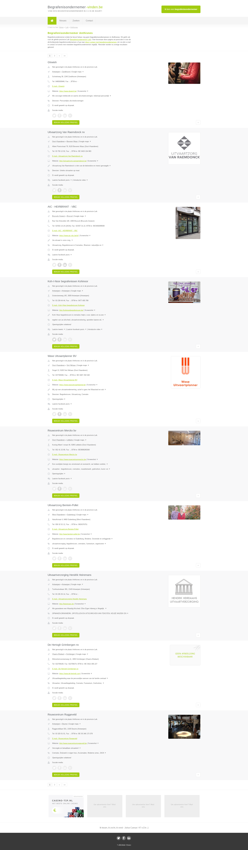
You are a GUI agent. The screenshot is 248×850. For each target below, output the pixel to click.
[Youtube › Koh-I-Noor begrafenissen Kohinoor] (70, 339)
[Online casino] (68, 807)
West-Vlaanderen (58, 515)
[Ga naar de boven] (198, 122)
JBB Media (121, 845)
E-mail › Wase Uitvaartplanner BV (64, 380)
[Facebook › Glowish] (59, 115)
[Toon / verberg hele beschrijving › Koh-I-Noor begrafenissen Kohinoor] (92, 315)
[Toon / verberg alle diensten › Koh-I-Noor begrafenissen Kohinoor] (92, 320)
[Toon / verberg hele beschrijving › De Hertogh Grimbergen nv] (92, 678)
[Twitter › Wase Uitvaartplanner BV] (54, 414)
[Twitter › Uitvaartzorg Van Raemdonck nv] (54, 190)
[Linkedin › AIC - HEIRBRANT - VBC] (65, 265)
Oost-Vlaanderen (58, 141)
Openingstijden (58, 399)
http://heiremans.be (66, 604)
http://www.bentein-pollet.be (69, 534)
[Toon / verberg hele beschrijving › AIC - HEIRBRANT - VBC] (92, 240)
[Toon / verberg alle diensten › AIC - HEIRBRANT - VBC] (92, 245)
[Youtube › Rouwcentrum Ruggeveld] (70, 768)
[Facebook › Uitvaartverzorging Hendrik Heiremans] (59, 628)
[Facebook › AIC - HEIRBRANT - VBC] (59, 265)
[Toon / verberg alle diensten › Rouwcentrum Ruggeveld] (92, 753)
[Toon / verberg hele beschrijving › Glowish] (92, 96)
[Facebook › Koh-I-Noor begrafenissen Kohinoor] (59, 339)
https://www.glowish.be (67, 91)
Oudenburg (71, 515)
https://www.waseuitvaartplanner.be (72, 385)
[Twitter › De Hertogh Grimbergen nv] (54, 698)
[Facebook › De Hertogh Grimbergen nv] (59, 698)
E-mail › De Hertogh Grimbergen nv (65, 669)
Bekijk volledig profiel (66, 122)
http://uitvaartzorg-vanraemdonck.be (72, 161)
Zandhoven (66, 72)
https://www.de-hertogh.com (69, 674)
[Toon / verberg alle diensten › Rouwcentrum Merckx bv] (92, 469)
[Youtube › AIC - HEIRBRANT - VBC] (70, 265)
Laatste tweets (58, 329)
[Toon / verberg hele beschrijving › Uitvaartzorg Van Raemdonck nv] (92, 165)
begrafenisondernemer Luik (81, 40)
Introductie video (80, 180)
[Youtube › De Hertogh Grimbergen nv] (70, 698)
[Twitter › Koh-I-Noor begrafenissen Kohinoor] (54, 339)
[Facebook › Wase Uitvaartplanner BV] (59, 414)
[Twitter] (119, 838)
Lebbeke (70, 440)
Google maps (78, 72)
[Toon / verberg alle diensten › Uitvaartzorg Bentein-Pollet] (92, 543)
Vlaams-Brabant (58, 654)
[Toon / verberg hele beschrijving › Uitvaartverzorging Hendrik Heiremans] (92, 608)
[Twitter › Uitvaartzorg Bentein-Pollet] (54, 558)
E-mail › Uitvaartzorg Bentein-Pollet (65, 529)
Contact (89, 21)
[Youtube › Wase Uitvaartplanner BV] (70, 414)
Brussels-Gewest (58, 216)
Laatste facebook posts (62, 180)
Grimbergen (70, 654)
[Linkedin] (129, 838)
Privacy (128, 845)
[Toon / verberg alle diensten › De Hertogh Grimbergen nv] (92, 683)
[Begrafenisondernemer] (52, 21)
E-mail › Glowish (58, 86)
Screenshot (83, 91)
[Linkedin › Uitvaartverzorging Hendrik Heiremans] (65, 628)
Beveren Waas (72, 141)
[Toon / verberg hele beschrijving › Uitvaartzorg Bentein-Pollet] (92, 539)
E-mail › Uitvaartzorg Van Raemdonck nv (67, 156)
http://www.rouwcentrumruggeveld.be (73, 743)
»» (64, 56)
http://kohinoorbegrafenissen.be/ (71, 310)
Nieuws (62, 21)
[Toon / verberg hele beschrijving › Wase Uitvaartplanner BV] (92, 389)
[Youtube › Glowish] (70, 115)
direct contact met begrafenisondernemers (101, 42)
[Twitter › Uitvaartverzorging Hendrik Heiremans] (54, 628)
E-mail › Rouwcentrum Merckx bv (64, 454)
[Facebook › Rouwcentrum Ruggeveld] (59, 768)
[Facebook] (124, 838)
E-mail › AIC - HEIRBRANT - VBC (65, 231)
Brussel (70, 216)
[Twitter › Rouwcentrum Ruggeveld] (54, 768)
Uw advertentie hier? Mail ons (105, 806)
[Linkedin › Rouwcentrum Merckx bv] (65, 489)
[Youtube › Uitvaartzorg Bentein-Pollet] (70, 558)
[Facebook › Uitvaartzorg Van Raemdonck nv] (59, 190)
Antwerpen (56, 72)
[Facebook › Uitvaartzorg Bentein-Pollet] (59, 558)
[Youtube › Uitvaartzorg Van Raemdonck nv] (70, 190)
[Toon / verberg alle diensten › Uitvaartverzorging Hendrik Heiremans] (92, 613)
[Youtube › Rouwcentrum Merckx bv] (70, 489)
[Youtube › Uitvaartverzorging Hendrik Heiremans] (70, 628)
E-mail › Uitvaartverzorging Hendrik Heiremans (69, 599)
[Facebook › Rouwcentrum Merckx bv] (59, 489)
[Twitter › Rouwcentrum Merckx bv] (54, 489)
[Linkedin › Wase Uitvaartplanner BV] (65, 414)
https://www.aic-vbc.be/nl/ (69, 236)
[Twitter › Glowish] (54, 115)
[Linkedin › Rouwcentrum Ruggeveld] (65, 768)
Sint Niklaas (71, 365)
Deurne (64, 724)
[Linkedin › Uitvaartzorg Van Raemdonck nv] (65, 190)
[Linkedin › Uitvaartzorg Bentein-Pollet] (65, 558)
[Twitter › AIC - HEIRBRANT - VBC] (54, 265)
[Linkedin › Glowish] (65, 115)
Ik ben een (181, 9)
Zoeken (76, 21)
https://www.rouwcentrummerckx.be (72, 459)
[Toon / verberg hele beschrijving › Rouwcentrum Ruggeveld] (92, 748)
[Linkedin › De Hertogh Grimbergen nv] (65, 698)
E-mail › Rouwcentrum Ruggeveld (64, 738)
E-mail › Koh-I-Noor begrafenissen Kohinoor (68, 305)
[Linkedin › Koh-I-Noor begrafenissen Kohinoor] (65, 339)
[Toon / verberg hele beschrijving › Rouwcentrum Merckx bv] (92, 464)
